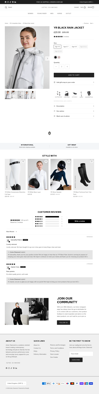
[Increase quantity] (67, 66)
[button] (58, 36)
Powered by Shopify (23, 388)
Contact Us (37, 348)
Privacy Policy (54, 351)
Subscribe (76, 360)
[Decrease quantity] (56, 66)
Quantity (57, 62)
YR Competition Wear (15, 23)
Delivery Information (40, 354)
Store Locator (54, 354)
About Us (37, 345)
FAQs (35, 351)
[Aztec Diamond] (49, 7)
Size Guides (54, 357)
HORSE (59, 13)
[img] (10, 237)
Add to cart (73, 75)
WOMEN (30, 13)
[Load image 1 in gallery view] (27, 57)
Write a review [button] (80, 221)
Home (6, 23)
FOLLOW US (63, 322)
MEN (51, 13)
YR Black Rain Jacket (28, 23)
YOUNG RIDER (42, 13)
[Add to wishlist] (23, 161)
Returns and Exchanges (57, 345)
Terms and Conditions (57, 348)
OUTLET (68, 13)
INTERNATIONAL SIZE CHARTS (63, 101)
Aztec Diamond (14, 388)
